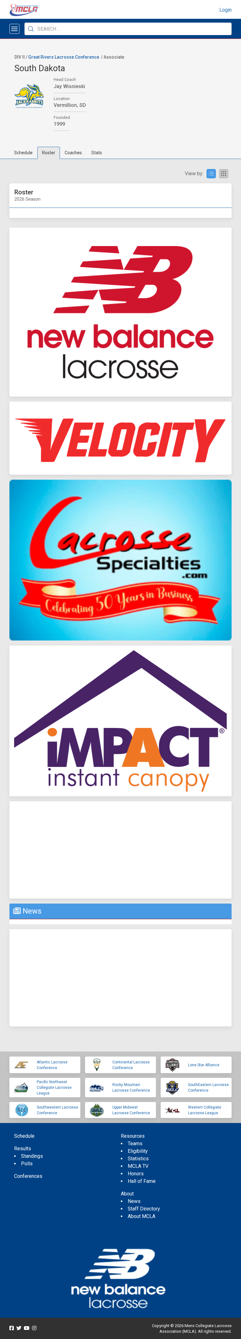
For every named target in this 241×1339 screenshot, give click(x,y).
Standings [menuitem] (32, 1156)
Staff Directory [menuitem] (144, 1209)
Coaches (73, 152)
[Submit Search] (30, 29)
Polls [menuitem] (27, 1164)
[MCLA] (25, 10)
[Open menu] (14, 29)
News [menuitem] (134, 1201)
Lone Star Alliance (203, 1065)
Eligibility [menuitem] (138, 1151)
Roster (48, 152)
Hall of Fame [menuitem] (142, 1181)
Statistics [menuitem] (138, 1159)
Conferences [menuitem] (28, 1176)
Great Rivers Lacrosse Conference (63, 57)
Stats (96, 152)
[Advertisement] (120, 850)
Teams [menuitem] (135, 1144)
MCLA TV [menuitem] (138, 1166)
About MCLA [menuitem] (141, 1216)
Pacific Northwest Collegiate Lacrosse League (54, 1087)
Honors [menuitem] (136, 1174)
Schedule (23, 152)
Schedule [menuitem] (24, 1136)
